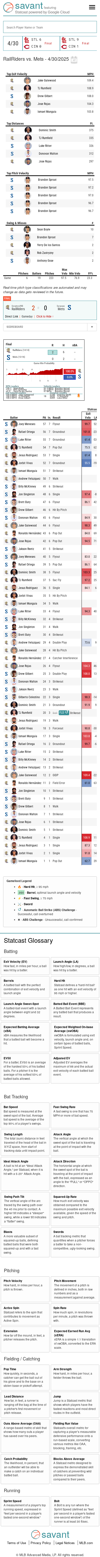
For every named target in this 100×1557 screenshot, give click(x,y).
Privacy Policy (41, 1542)
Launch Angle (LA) (65, 962)
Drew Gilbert (45, 96)
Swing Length (13, 1134)
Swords (58, 1232)
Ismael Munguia (47, 111)
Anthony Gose (45, 260)
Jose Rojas (44, 104)
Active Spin (11, 1308)
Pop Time (10, 1369)
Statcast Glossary (28, 939)
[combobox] (50, 27)
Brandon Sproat (47, 179)
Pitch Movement (65, 1281)
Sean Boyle (43, 229)
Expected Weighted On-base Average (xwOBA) (73, 1029)
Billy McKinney (27, 486)
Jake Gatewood (47, 80)
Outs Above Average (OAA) (22, 1423)
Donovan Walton (48, 153)
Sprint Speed (12, 1501)
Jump (57, 1396)
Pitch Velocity (13, 1281)
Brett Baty (24, 502)
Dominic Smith (47, 130)
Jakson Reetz (26, 549)
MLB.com (86, 1542)
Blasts (8, 1232)
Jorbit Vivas (25, 463)
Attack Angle (62, 1134)
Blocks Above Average (69, 1459)
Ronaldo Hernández (29, 533)
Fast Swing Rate (64, 1107)
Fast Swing (31, 898)
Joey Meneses (26, 424)
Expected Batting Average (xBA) (22, 1029)
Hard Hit (29, 887)
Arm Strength (62, 1369)
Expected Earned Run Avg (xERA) (72, 1333)
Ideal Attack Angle (16, 1161)
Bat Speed (11, 1107)
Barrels (9, 981)
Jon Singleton (26, 494)
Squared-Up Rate (65, 1197)
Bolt (56, 1501)
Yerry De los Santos (48, 245)
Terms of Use (17, 1542)
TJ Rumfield (44, 88)
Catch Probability (16, 1459)
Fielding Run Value (65, 1423)
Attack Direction (64, 1161)
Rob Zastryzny (45, 253)
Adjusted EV (61, 1058)
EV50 (7, 1058)
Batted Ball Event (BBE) (69, 1004)
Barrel (31, 893)
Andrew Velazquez (29, 478)
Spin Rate (60, 1308)
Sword (28, 904)
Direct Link (12, 316)
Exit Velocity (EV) (15, 962)
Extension (10, 1331)
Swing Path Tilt (14, 1197)
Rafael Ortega (26, 432)
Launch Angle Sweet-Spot (21, 1004)
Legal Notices (66, 1542)
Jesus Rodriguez (28, 455)
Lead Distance (14, 1396)
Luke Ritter (45, 146)
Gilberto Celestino (29, 697)
